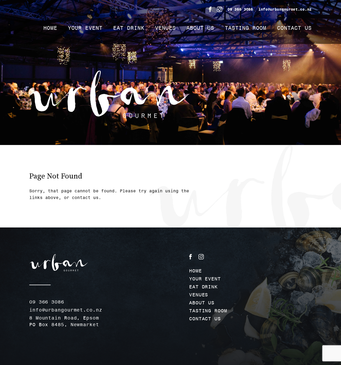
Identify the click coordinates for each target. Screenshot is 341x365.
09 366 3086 (240, 9)
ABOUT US (200, 28)
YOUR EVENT (85, 28)
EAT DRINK (128, 28)
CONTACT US (294, 28)
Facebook (210, 9)
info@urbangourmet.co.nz (285, 9)
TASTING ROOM (245, 28)
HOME (50, 28)
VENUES (165, 28)
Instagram (219, 9)
